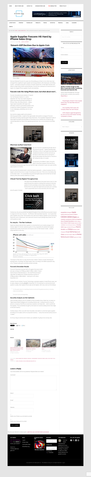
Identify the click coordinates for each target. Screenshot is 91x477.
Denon (62, 221)
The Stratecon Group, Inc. (47, 462)
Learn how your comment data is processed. (38, 432)
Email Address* (64, 54)
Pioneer (68, 232)
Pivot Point (50, 358)
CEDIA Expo (72, 217)
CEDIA (64, 217)
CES (78, 217)
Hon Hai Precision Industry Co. (29, 361)
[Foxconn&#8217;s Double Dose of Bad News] (49, 343)
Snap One (75, 234)
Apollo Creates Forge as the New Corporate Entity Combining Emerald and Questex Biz (71, 88)
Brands (25, 358)
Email (12, 400)
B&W (68, 214)
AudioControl (64, 214)
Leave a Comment (25, 41)
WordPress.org (26, 446)
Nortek (63, 229)
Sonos (79, 234)
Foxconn (21, 361)
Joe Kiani (69, 227)
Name (12, 393)
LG (71, 227)
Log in (23, 440)
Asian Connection (19, 358)
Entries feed (25, 442)
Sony (63, 237)
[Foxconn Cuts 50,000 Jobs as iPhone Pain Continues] (33, 343)
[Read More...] (64, 96)
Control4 (63, 219)
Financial (29, 358)
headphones (76, 223)
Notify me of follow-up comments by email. (21, 416)
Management (35, 358)
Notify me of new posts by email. (18, 421)
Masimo (78, 227)
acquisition (64, 212)
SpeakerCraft (76, 237)
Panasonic (75, 229)
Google (72, 223)
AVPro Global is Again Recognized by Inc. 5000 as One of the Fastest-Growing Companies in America (71, 114)
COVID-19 (73, 219)
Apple (17, 361)
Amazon (69, 212)
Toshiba (79, 237)
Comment (13, 375)
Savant (78, 232)
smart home (66, 234)
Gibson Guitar (67, 223)
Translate (51, 452)
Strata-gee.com (19, 14)
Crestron (79, 219)
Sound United (69, 237)
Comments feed (26, 444)
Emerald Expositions (69, 221)
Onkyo (70, 229)
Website (12, 407)
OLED (66, 229)
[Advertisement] (45, 103)
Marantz (74, 227)
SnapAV (70, 234)
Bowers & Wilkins (74, 214)
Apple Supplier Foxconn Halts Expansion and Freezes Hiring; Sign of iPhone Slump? (16, 349)
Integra (65, 227)
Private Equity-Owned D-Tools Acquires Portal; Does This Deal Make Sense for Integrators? (71, 102)
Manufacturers (41, 358)
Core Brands (68, 219)
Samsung (73, 232)
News (46, 358)
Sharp (62, 234)
